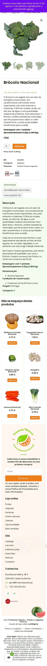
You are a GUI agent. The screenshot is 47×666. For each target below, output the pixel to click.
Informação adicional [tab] (17, 190)
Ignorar (30, 9)
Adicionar (19, 146)
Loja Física (26, 259)
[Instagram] (14, 593)
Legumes (20, 163)
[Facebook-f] (8, 593)
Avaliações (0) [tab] (12, 195)
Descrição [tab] (10, 185)
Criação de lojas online (23, 624)
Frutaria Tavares (23, 166)
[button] (41, 20)
